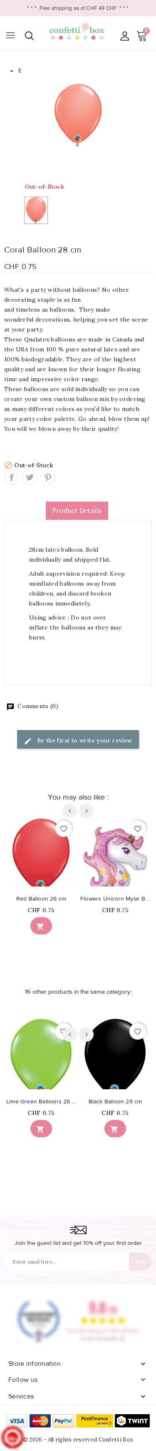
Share (11, 477)
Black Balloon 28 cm (115, 1101)
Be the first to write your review (83, 740)
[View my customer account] (124, 36)
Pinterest (47, 477)
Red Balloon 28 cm (41, 899)
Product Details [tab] (77, 510)
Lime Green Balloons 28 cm (41, 1101)
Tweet (29, 477)
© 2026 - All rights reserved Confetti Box (78, 1439)
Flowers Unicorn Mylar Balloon (115, 899)
